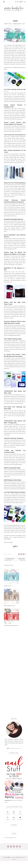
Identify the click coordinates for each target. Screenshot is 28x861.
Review (5, 91)
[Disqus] (15, 654)
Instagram (8, 814)
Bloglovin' (20, 819)
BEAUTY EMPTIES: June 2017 (9, 605)
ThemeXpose (12, 857)
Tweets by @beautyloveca (10, 837)
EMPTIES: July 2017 (7, 585)
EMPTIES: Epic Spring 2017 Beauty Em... (11, 625)
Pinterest (8, 819)
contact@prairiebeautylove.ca (15, 748)
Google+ (14, 819)
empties (15, 20)
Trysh (12, 26)
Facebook (20, 814)
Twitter (13, 814)
